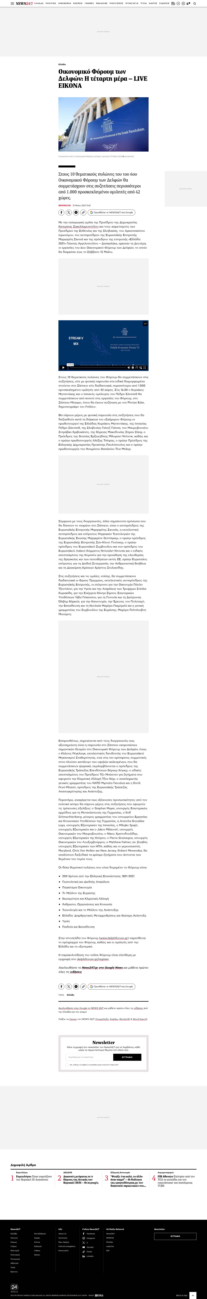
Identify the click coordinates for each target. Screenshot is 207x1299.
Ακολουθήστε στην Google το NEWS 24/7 (80, 1008)
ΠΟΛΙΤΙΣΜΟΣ (116, 3)
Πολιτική (14, 1238)
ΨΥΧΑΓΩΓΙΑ (131, 3)
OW (108, 1250)
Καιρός (153, 3)
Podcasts (38, 1246)
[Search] (194, 3)
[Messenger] (76, 212)
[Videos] (178, 3)
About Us (62, 1234)
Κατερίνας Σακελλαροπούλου (78, 226)
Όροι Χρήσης (63, 1242)
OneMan (109, 1242)
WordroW (124, 1019)
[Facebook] (61, 212)
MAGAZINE (101, 3)
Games (73, 1019)
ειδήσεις (138, 1008)
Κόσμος (14, 1242)
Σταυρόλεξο (102, 1019)
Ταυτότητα (62, 1238)
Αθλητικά (14, 1263)
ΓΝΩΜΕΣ (89, 3)
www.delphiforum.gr (114, 938)
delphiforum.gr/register (93, 959)
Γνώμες (14, 1246)
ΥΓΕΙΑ (144, 3)
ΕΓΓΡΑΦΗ (175, 1236)
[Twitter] (69, 212)
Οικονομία (15, 1250)
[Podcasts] (183, 3)
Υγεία (13, 1267)
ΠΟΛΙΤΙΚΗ (51, 3)
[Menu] (12, 3)
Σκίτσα (37, 1242)
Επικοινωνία (63, 1250)
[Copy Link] (83, 212)
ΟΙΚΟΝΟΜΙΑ (64, 3)
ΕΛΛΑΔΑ (39, 3)
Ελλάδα (62, 65)
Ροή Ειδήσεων (40, 1234)
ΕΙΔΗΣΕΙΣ (164, 3)
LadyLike (110, 1246)
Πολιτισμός (15, 1255)
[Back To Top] (192, 1295)
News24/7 (110, 1234)
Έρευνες (14, 1272)
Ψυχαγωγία (15, 1259)
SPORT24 (110, 1238)
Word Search (140, 1019)
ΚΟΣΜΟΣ (78, 3)
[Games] (188, 3)
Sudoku (114, 1019)
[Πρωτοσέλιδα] (173, 3)
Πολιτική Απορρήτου (66, 1246)
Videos (37, 1250)
